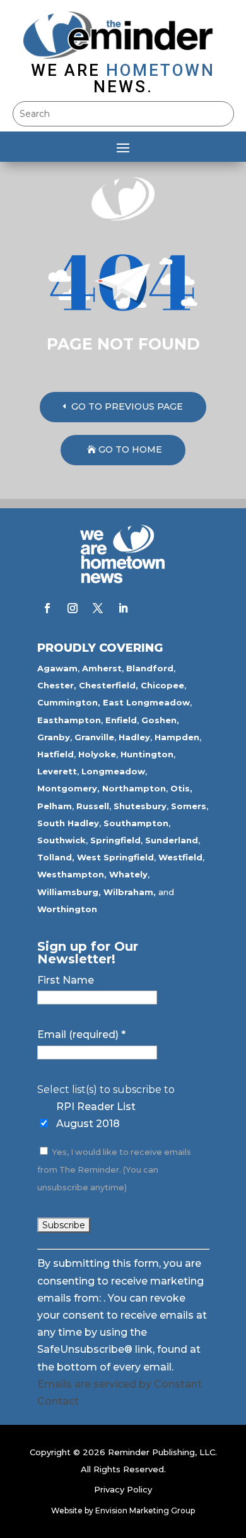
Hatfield (55, 754)
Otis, (181, 788)
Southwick (61, 840)
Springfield (115, 840)
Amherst (102, 668)
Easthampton (69, 720)
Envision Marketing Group (145, 1510)
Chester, (56, 685)
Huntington (146, 754)
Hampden (177, 737)
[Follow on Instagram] (72, 608)
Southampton (135, 823)
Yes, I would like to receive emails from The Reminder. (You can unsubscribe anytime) (114, 1169)
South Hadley (68, 823)
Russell (92, 806)
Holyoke (97, 754)
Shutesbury (140, 806)
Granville (94, 737)
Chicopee (162, 685)
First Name (65, 980)
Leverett (57, 771)
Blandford (149, 668)
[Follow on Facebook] (47, 608)
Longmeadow (113, 771)
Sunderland (171, 840)
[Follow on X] (98, 608)
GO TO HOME (130, 449)
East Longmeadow (146, 702)
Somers (188, 806)
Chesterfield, (108, 685)
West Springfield (115, 857)
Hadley (134, 737)
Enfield (121, 720)
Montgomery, (68, 788)
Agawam (57, 668)
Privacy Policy (123, 1489)
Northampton (134, 788)
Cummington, (68, 702)
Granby (53, 737)
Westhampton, (72, 874)
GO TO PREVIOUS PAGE (127, 406)
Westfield (180, 857)
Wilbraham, (129, 892)
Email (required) (81, 1034)
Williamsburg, (69, 892)
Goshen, (160, 720)
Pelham (54, 806)
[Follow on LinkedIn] (123, 608)
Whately (128, 874)
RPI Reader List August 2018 (96, 1115)
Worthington (67, 909)
